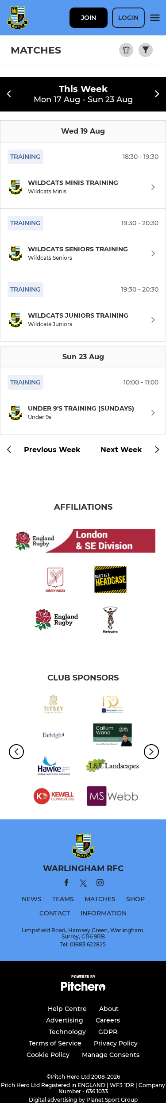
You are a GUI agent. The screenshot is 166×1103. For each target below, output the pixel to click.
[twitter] (83, 884)
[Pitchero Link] (83, 988)
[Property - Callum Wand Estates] (112, 736)
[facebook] (66, 884)
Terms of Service (55, 1043)
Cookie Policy (48, 1055)
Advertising (64, 1020)
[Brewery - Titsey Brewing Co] (54, 706)
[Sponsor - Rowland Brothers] (112, 706)
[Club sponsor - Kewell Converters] (54, 797)
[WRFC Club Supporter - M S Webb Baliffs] (112, 797)
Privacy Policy (116, 1043)
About (109, 1009)
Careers (108, 1020)
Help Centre (67, 1009)
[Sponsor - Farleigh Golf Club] (54, 736)
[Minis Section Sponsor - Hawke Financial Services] (54, 767)
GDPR (107, 1032)
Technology (67, 1032)
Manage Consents (110, 1055)
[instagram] (100, 884)
